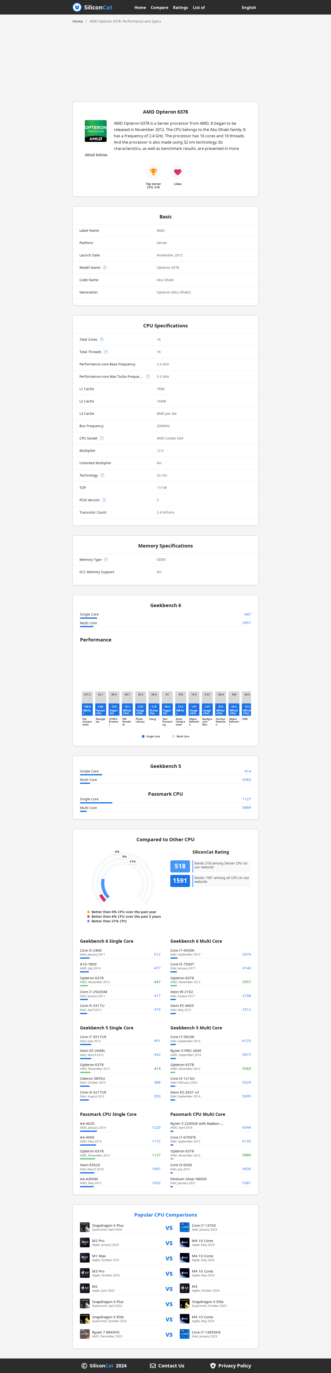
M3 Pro (98, 1271)
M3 (194, 1286)
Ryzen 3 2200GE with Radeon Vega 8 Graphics (209, 1123)
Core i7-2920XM (93, 991)
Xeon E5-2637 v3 (184, 1092)
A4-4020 (87, 1123)
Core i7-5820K (182, 1036)
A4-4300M (89, 1178)
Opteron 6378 (92, 977)
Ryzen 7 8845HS (105, 1332)
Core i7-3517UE (93, 1036)
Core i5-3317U (92, 1005)
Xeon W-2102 (181, 991)
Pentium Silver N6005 (188, 1178)
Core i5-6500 (181, 1164)
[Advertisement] (165, 60)
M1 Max (99, 1255)
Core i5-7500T (182, 964)
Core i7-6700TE (183, 1137)
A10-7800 (88, 964)
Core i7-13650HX (206, 1332)
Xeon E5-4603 (182, 1005)
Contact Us (171, 1366)
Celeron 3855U (92, 1078)
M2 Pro (98, 1240)
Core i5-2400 (91, 950)
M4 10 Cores (202, 1240)
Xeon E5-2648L (92, 1050)
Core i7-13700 (204, 1225)
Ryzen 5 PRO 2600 (185, 1050)
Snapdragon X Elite (207, 1301)
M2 (95, 1286)
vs (169, 1227)
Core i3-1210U (182, 1078)
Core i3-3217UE (93, 1092)
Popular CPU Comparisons (165, 1214)
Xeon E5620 (90, 1164)
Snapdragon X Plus (108, 1225)
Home (140, 7)
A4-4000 (87, 1137)
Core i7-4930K (182, 950)
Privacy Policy (234, 1366)
